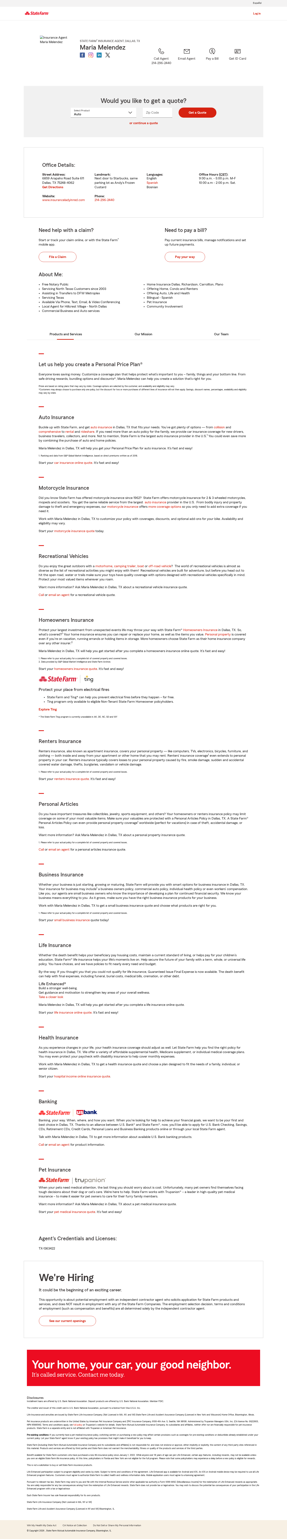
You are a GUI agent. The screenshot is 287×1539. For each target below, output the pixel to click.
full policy (77, 1424)
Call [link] (41, 595)
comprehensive (50, 431)
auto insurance (101, 427)
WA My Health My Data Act (41, 1525)
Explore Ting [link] (48, 709)
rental (69, 431)
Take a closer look (51, 997)
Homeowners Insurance (200, 630)
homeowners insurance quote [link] (75, 669)
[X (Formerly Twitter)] (107, 55)
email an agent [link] (59, 595)
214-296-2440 (104, 200)
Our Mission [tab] (143, 334)
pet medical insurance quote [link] (74, 1212)
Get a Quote (197, 112)
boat (140, 566)
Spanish (152, 182)
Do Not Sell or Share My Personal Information (117, 1525)
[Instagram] (90, 55)
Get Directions (52, 187)
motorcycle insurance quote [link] (74, 531)
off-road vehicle (160, 566)
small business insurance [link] (72, 920)
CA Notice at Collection (75, 1525)
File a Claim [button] (57, 257)
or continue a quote (143, 123)
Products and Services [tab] (66, 334)
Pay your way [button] (185, 257)
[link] (186, 61)
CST (223, 174)
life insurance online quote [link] (73, 1012)
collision (219, 427)
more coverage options (164, 506)
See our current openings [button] (67, 1321)
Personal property (218, 634)
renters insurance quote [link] (71, 779)
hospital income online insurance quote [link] (82, 1076)
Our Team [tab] (221, 334)
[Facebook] (82, 55)
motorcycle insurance (122, 506)
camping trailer (125, 566)
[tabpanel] (143, 182)
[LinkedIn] (99, 55)
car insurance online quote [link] (73, 462)
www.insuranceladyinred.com (63, 200)
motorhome (103, 566)
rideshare (87, 431)
